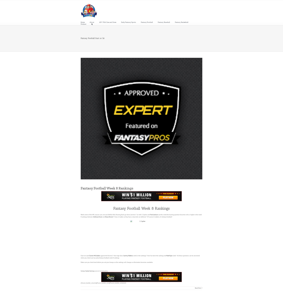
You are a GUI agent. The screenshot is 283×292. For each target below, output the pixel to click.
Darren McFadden (94, 256)
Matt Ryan (169, 256)
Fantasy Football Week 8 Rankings (107, 188)
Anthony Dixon (97, 217)
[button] (92, 24)
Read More (198, 288)
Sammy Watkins (128, 256)
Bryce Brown (109, 217)
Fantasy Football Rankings (88, 271)
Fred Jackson (154, 215)
